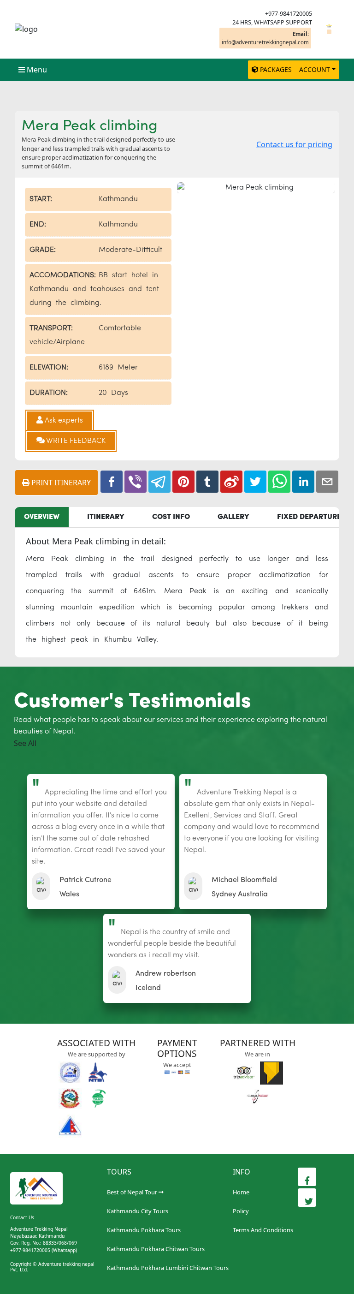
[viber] (135, 482)
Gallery (233, 517)
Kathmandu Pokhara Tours (144, 1230)
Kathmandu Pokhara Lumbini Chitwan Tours (168, 1268)
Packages (276, 69)
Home (241, 1192)
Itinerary (105, 517)
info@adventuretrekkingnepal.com (265, 37)
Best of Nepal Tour (132, 1192)
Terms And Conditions (263, 1230)
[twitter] (255, 482)
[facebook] (111, 482)
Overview (41, 517)
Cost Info (171, 517)
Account (314, 69)
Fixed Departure (309, 517)
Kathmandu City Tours (137, 1211)
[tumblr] (207, 482)
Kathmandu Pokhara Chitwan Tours (156, 1249)
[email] (327, 482)
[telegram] (159, 482)
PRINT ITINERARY (60, 482)
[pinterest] (183, 482)
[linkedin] (303, 482)
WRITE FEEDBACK (75, 441)
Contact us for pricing (294, 144)
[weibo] (231, 482)
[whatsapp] (279, 482)
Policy (241, 1211)
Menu (37, 70)
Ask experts (63, 420)
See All (25, 743)
